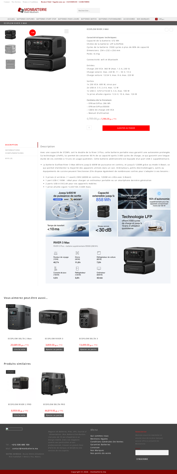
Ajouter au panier (126, 128)
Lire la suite (19, 349)
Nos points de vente (100, 453)
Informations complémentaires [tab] (14, 151)
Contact (7, 2)
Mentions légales (99, 439)
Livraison (95, 447)
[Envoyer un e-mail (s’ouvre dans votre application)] (170, 10)
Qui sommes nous (99, 436)
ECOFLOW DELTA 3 (88, 338)
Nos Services (16, 2)
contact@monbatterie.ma (25, 448)
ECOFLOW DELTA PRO (54, 404)
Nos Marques (97, 450)
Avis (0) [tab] (8, 158)
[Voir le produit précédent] (166, 30)
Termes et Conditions (30, 2)
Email (137, 448)
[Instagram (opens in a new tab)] (166, 10)
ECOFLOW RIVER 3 (54, 338)
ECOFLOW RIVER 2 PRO (19, 404)
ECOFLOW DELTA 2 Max (20, 338)
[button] (66, 31)
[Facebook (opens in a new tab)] (161, 10)
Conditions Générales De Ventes (106, 441)
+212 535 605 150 (20, 444)
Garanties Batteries (100, 444)
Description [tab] (11, 145)
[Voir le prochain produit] (171, 30)
